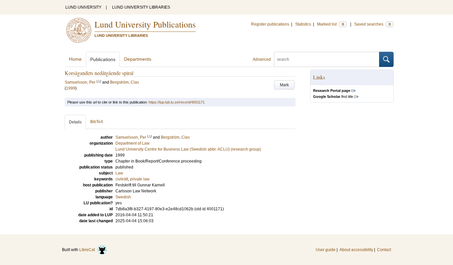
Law (119, 173)
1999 (70, 88)
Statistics (303, 24)
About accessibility (356, 249)
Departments (137, 59)
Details (75, 122)
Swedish (123, 197)
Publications (102, 59)
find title (333, 97)
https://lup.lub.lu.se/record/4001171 (177, 102)
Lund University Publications (145, 24)
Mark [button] (284, 85)
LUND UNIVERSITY (83, 7)
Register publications (270, 24)
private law (140, 179)
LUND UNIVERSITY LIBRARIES (141, 7)
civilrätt (121, 179)
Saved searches (372, 24)
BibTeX (96, 121)
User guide (326, 249)
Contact (384, 249)
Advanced (262, 59)
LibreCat (88, 249)
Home (75, 59)
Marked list (330, 24)
